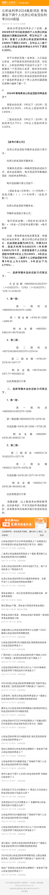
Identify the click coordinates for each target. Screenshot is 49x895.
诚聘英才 (25, 883)
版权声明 (17, 883)
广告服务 (32, 883)
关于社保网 (9, 883)
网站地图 (40, 883)
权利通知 (24, 891)
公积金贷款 (23, 2)
